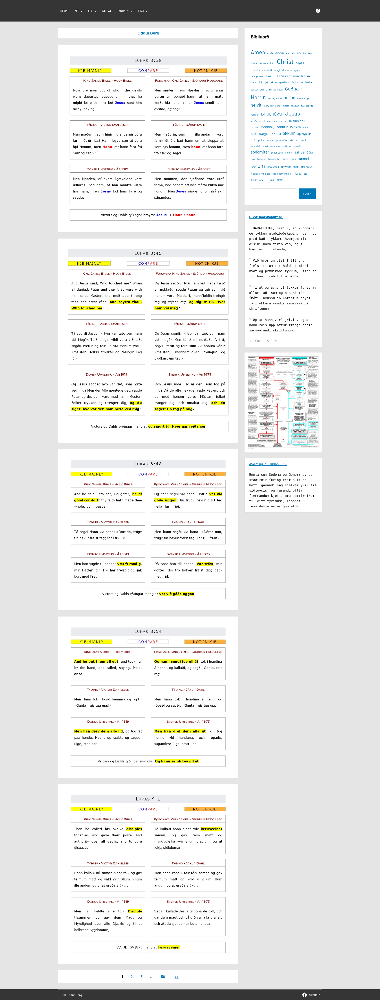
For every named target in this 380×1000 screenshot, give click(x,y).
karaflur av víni (258, 121)
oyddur (260, 140)
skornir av (275, 146)
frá (260, 82)
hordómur (307, 105)
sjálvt (265, 146)
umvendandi (273, 166)
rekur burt (294, 140)
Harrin (258, 97)
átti (305, 173)
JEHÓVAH (275, 114)
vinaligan (255, 173)
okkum (289, 133)
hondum (295, 105)
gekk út (254, 89)
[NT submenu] (82, 11)
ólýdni (280, 179)
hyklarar (255, 114)
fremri (254, 82)
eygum (297, 70)
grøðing (271, 89)
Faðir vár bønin (288, 76)
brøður (254, 62)
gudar (280, 89)
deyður (300, 63)
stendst (288, 152)
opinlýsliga (304, 134)
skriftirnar (286, 146)
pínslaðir (281, 140)
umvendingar (289, 166)
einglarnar (287, 70)
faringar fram (257, 76)
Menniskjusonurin (274, 127)
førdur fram (297, 82)
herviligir (269, 105)
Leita (307, 194)
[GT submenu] (95, 11)
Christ (285, 61)
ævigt (254, 179)
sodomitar (260, 151)
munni (306, 127)
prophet (270, 140)
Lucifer (283, 121)
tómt (253, 166)
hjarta (286, 105)
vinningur (266, 173)
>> (177, 976)
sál (296, 152)
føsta (308, 82)
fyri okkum (271, 82)
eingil (277, 70)
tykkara (284, 158)
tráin (253, 158)
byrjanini (264, 62)
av (287, 53)
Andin (279, 53)
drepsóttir (267, 70)
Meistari (255, 127)
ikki (262, 114)
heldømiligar (303, 98)
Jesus (292, 113)
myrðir (254, 133)
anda (270, 53)
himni (278, 105)
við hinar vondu (281, 173)
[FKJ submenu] (147, 11)
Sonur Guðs (277, 152)
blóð (299, 53)
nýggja (263, 134)
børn (272, 62)
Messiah (295, 127)
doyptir (255, 70)
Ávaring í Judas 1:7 (268, 464)
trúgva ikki (273, 158)
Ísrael (298, 173)
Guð (289, 88)
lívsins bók (297, 121)
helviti (257, 105)
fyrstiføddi (284, 82)
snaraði (297, 146)
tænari (304, 158)
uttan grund (306, 166)
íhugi (272, 179)
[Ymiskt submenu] (131, 11)
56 (163, 976)
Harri (298, 89)
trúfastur (262, 158)
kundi (275, 121)
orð (253, 140)
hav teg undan (275, 98)
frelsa (305, 76)
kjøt (269, 121)
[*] (291, 173)
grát (262, 89)
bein (293, 53)
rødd (303, 140)
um (261, 165)
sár (303, 152)
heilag (289, 97)
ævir (262, 179)
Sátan (310, 152)
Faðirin (270, 76)
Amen (258, 52)
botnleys (307, 53)
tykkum (293, 158)
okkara (275, 133)
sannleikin (256, 146)
